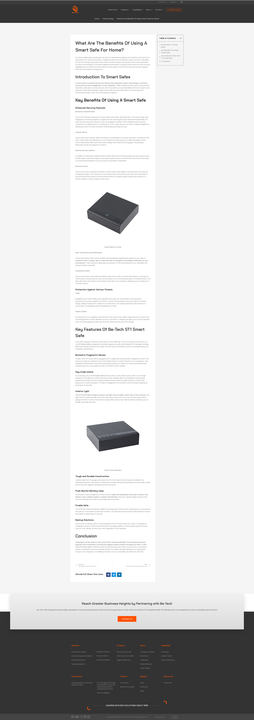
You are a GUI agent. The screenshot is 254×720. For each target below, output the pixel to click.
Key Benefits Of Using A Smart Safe (170, 51)
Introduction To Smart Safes (169, 46)
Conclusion (165, 61)
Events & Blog (108, 19)
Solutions (124, 10)
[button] (108, 574)
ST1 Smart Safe (84, 395)
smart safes (103, 62)
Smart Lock (112, 10)
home (141, 64)
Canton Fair (163, 2)
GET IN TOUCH (174, 10)
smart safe (81, 83)
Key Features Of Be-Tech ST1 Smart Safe (170, 57)
